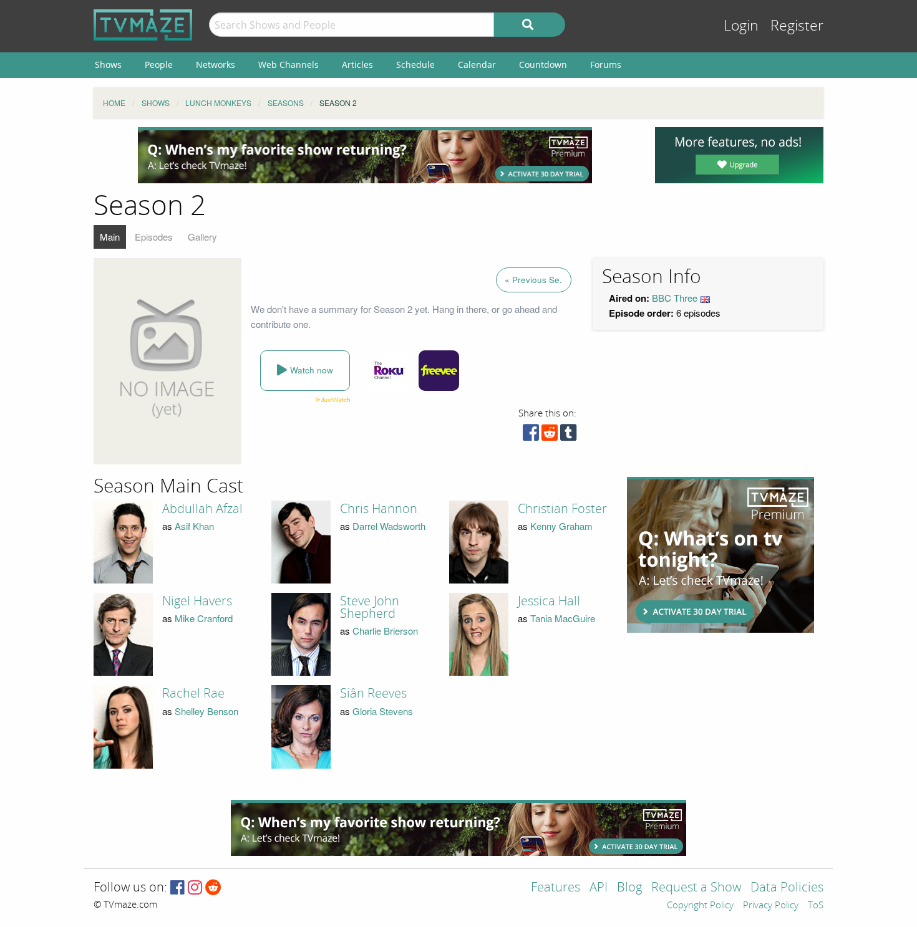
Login (741, 25)
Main (110, 236)
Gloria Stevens (382, 711)
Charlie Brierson (385, 630)
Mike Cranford (204, 618)
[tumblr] (568, 435)
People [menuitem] (159, 64)
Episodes (154, 236)
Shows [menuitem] (108, 64)
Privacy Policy (770, 906)
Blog (629, 888)
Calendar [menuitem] (477, 64)
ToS (815, 906)
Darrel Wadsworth (388, 525)
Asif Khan (194, 525)
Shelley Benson (206, 711)
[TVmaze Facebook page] (177, 888)
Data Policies (786, 888)
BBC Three (674, 297)
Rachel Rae (193, 693)
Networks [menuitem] (215, 64)
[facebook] (531, 435)
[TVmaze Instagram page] (195, 888)
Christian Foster (562, 508)
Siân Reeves (373, 693)
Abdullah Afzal (202, 508)
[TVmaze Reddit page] (213, 888)
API (599, 888)
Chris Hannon (378, 508)
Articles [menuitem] (357, 64)
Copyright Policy (700, 906)
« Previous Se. (533, 280)
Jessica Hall (549, 600)
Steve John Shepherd (369, 607)
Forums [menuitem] (605, 64)
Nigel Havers (197, 600)
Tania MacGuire (562, 618)
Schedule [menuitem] (415, 64)
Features (555, 888)
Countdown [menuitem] (543, 64)
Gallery (202, 236)
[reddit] (549, 435)
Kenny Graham (561, 525)
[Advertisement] (365, 155)
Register (796, 25)
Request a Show (696, 888)
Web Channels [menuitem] (288, 64)
